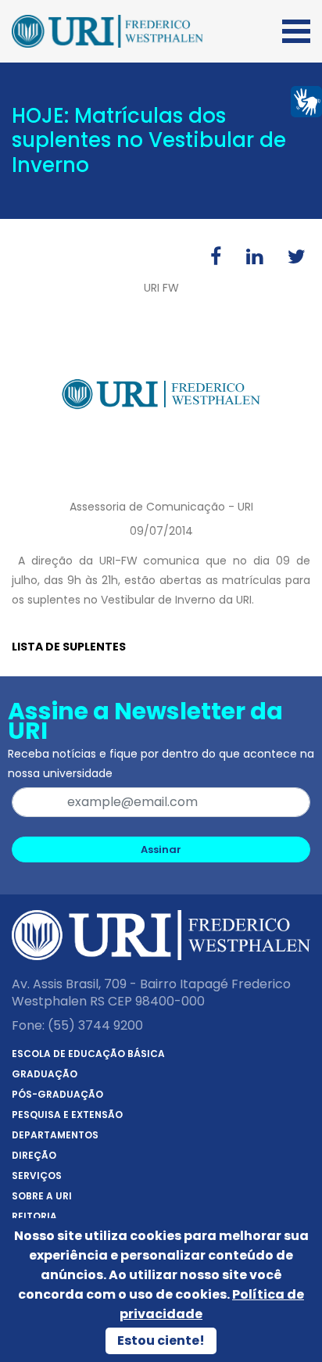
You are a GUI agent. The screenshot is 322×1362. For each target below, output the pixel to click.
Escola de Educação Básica (88, 1053)
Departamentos (55, 1135)
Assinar (161, 849)
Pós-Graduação (57, 1094)
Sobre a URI (42, 1196)
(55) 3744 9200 (95, 1025)
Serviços (37, 1175)
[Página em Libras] (306, 100)
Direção (34, 1155)
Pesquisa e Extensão (67, 1114)
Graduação (44, 1074)
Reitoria (34, 1216)
